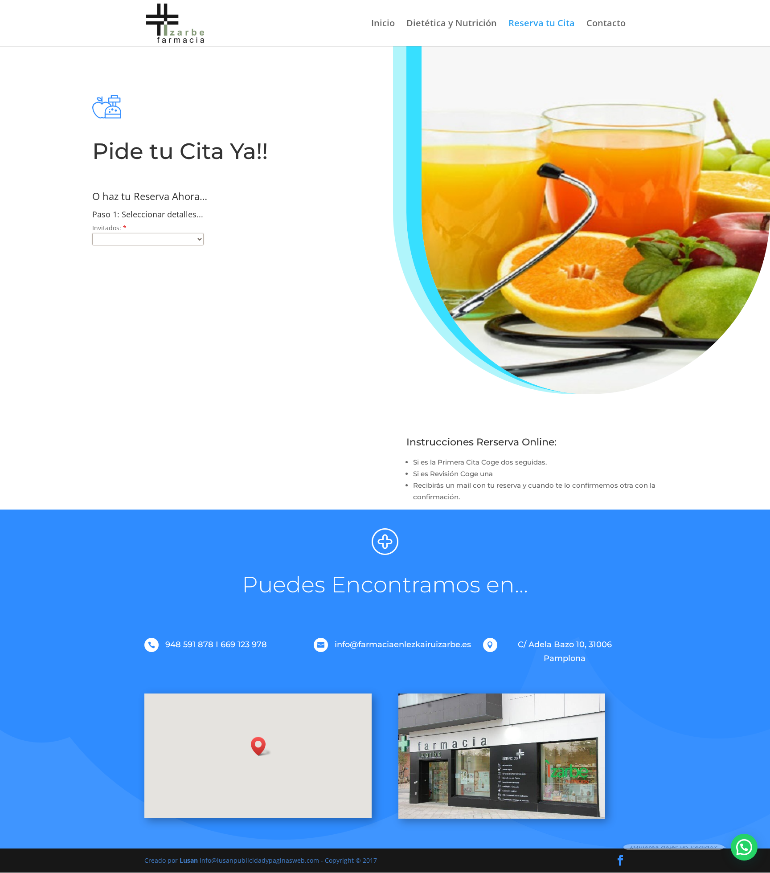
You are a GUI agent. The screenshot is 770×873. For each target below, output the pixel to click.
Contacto (606, 24)
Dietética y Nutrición (451, 24)
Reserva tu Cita (541, 24)
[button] (261, 746)
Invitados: (109, 228)
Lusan (189, 860)
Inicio (383, 24)
